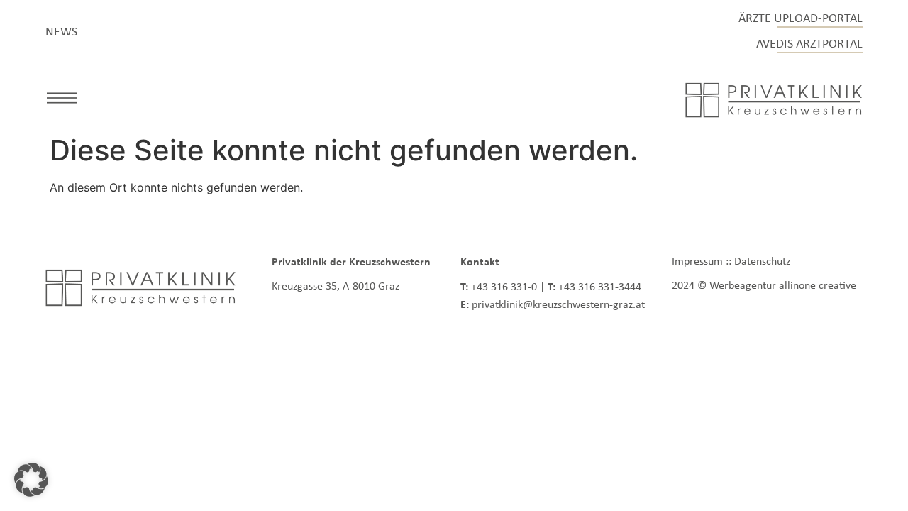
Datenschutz (762, 260)
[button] (61, 100)
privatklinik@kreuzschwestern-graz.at (558, 304)
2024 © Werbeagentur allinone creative (764, 285)
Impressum (697, 260)
